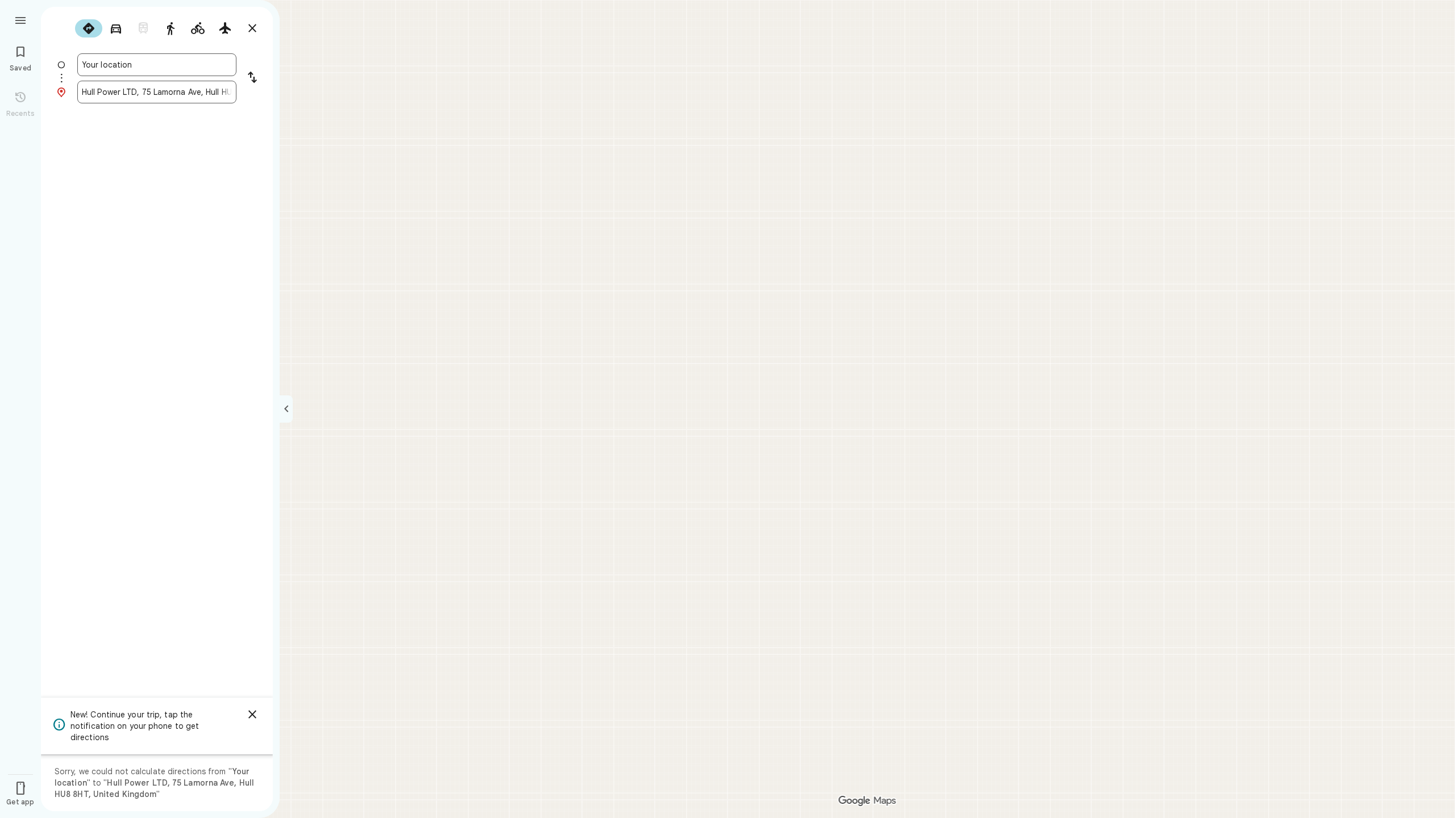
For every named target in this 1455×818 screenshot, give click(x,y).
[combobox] (157, 64)
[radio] (88, 28)
